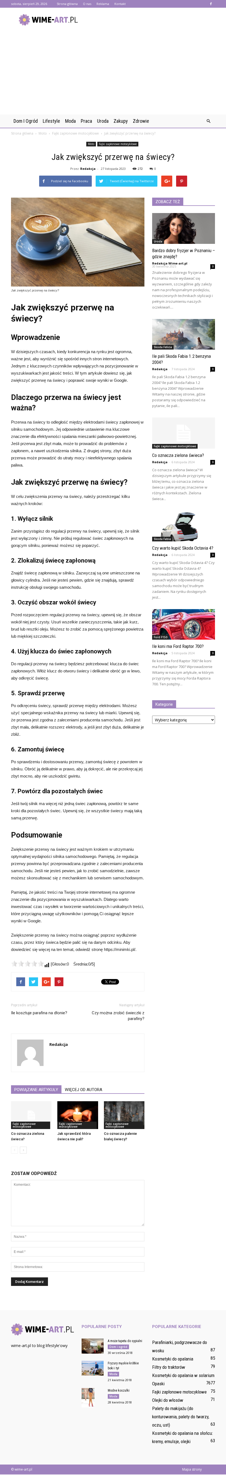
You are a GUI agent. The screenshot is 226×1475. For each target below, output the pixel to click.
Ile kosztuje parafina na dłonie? (39, 1012)
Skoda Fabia (162, 539)
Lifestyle (51, 121)
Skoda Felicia (163, 347)
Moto (91, 144)
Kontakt (120, 4)
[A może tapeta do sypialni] (93, 1346)
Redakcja (88, 169)
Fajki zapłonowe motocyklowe (118, 144)
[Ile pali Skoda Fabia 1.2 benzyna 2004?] (183, 334)
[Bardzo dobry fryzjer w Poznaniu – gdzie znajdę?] (183, 228)
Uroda (103, 121)
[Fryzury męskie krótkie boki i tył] (93, 1368)
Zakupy (121, 121)
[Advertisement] (113, 73)
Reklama (102, 4)
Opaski (158, 1383)
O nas (87, 4)
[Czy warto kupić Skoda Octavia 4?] (183, 526)
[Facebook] (211, 4)
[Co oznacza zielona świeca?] (31, 1115)
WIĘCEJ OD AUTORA (83, 1089)
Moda (70, 121)
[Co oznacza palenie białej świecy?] (124, 1115)
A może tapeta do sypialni (125, 1341)
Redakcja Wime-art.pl (169, 263)
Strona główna (67, 4)
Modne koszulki (119, 1390)
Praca (86, 121)
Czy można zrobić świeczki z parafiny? (118, 1015)
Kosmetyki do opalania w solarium (183, 1375)
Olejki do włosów (167, 1400)
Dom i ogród (26, 121)
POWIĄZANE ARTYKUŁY (36, 1089)
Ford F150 (160, 637)
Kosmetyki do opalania (172, 1359)
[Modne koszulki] (93, 1398)
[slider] (27, 963)
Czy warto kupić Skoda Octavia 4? (182, 548)
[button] (208, 121)
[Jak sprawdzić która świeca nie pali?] (77, 1115)
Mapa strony (192, 1469)
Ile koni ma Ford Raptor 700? (178, 646)
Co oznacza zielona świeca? (178, 455)
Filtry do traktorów (168, 1367)
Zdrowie (141, 121)
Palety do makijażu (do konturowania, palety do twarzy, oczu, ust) (180, 1417)
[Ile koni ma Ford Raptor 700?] (183, 624)
